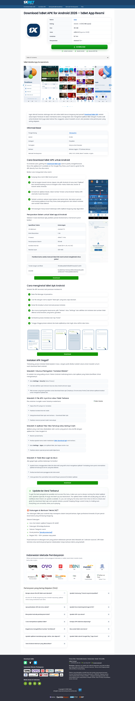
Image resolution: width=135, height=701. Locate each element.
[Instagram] (30, 683)
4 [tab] (67, 106)
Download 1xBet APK (29, 7)
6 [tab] (70, 106)
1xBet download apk (60, 441)
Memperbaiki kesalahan (55, 7)
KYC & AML (102, 658)
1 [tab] (63, 106)
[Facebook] (25, 683)
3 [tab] (66, 106)
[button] (23, 85)
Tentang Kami (90, 658)
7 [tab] (72, 106)
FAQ (82, 7)
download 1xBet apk (54, 164)
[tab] (45, 597)
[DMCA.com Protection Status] (80, 690)
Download (80, 47)
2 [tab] (64, 106)
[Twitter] (34, 683)
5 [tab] (69, 106)
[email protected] (46, 532)
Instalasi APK (42, 7)
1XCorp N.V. (73, 133)
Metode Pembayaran (72, 7)
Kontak (96, 658)
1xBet (75, 20)
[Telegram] (39, 683)
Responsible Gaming (81, 658)
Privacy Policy (72, 658)
